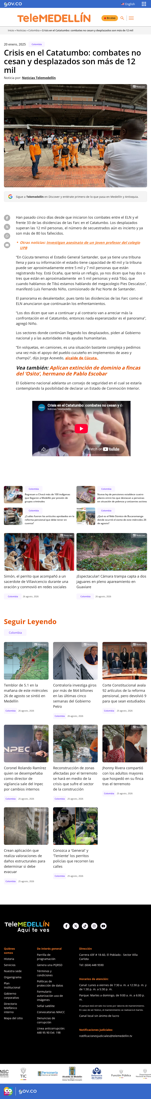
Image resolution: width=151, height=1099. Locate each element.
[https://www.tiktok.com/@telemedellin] (85, 926)
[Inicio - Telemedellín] (53, 17)
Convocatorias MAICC (51, 1012)
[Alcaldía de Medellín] (48, 1074)
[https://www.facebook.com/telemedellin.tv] (66, 926)
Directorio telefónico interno (10, 1008)
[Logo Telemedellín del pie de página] (26, 926)
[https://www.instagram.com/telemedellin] (94, 926)
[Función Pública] (97, 1073)
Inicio (11, 30)
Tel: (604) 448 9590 (91, 965)
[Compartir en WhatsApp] (7, 236)
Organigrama (12, 977)
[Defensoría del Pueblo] (72, 1073)
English (130, 4)
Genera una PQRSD (49, 965)
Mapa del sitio (13, 1018)
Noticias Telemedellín (39, 78)
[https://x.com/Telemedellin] (76, 926)
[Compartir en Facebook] (7, 218)
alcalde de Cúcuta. (82, 358)
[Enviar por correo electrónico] (7, 245)
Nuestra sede (13, 971)
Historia (9, 959)
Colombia (34, 30)
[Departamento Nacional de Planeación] (121, 1074)
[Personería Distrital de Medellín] (23, 1073)
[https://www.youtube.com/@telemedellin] (103, 926)
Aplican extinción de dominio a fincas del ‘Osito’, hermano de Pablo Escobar (78, 370)
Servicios (10, 965)
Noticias (21, 30)
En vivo (111, 18)
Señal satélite (46, 1006)
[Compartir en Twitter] (7, 227)
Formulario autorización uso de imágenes (50, 996)
